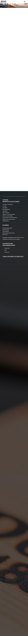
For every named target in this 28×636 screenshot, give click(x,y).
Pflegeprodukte (6, 220)
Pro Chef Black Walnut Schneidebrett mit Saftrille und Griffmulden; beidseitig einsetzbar (13, 104)
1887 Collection (6, 212)
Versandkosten (6, 231)
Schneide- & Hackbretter (8, 204)
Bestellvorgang (6, 229)
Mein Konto (5, 234)
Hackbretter (5, 211)
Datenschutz (7, 248)
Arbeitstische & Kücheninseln (9, 219)
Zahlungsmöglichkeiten (7, 228)
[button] (14, 22)
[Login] (20, 1)
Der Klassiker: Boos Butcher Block (10, 217)
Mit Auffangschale (6, 209)
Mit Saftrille (5, 207)
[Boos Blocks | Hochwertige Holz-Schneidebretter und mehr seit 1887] (4, 2)
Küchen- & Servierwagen (8, 215)
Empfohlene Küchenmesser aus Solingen (11, 239)
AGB (6, 250)
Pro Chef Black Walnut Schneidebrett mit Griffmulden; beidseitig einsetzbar (12, 69)
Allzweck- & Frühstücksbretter (9, 214)
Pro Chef (4, 206)
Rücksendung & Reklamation (9, 233)
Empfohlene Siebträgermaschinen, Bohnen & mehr (13, 237)
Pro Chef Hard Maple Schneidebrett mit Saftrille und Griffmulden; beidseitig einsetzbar (13, 173)
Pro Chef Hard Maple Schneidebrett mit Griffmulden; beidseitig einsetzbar (11, 138)
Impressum (7, 252)
